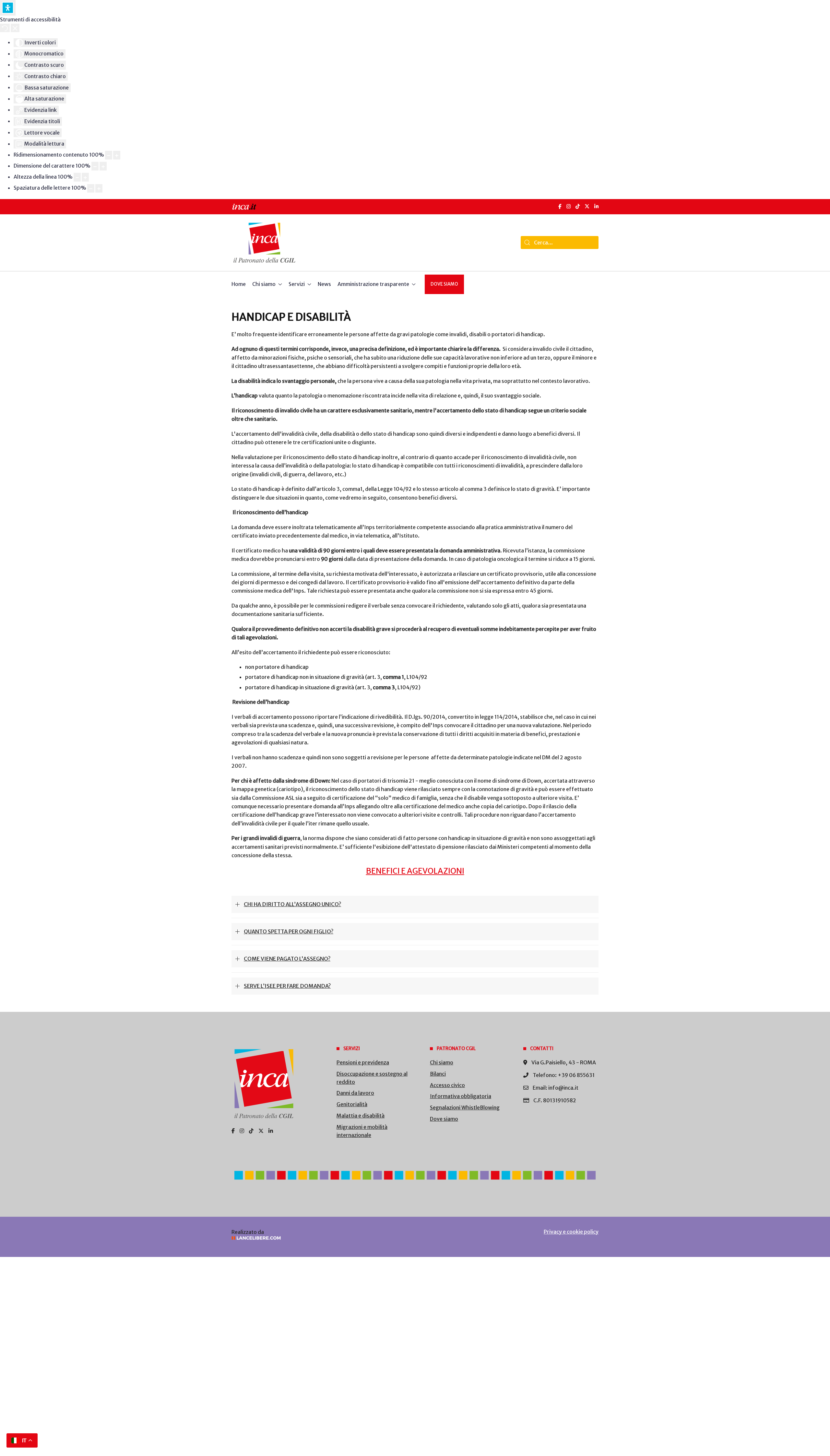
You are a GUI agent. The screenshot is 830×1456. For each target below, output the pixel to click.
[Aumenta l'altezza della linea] (85, 177)
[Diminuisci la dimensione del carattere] (95, 166)
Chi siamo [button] (264, 284)
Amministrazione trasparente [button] (373, 284)
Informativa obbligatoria (460, 1096)
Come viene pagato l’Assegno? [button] (287, 958)
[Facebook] (560, 206)
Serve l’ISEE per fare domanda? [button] (287, 986)
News (324, 284)
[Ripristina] (5, 28)
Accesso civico (447, 1085)
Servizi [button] (297, 284)
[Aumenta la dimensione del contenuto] (116, 155)
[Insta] (242, 1131)
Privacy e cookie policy (571, 1231)
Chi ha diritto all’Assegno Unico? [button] (292, 904)
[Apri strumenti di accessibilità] (8, 8)
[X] (587, 206)
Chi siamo (441, 1062)
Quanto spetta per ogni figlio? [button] (288, 931)
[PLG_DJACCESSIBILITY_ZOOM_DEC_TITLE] (108, 155)
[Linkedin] (270, 1131)
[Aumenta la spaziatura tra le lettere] (98, 188)
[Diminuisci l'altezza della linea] (77, 177)
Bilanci (438, 1074)
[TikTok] (577, 206)
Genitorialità (352, 1104)
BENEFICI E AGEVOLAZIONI (415, 871)
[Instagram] (568, 206)
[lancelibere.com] (317, 1238)
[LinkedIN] (596, 206)
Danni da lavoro (355, 1093)
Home (238, 284)
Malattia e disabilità (361, 1115)
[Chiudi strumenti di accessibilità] (15, 28)
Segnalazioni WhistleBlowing (465, 1107)
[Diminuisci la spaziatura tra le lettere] (90, 188)
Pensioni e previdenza (363, 1062)
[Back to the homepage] (264, 243)
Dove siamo (444, 284)
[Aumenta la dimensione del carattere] (103, 166)
